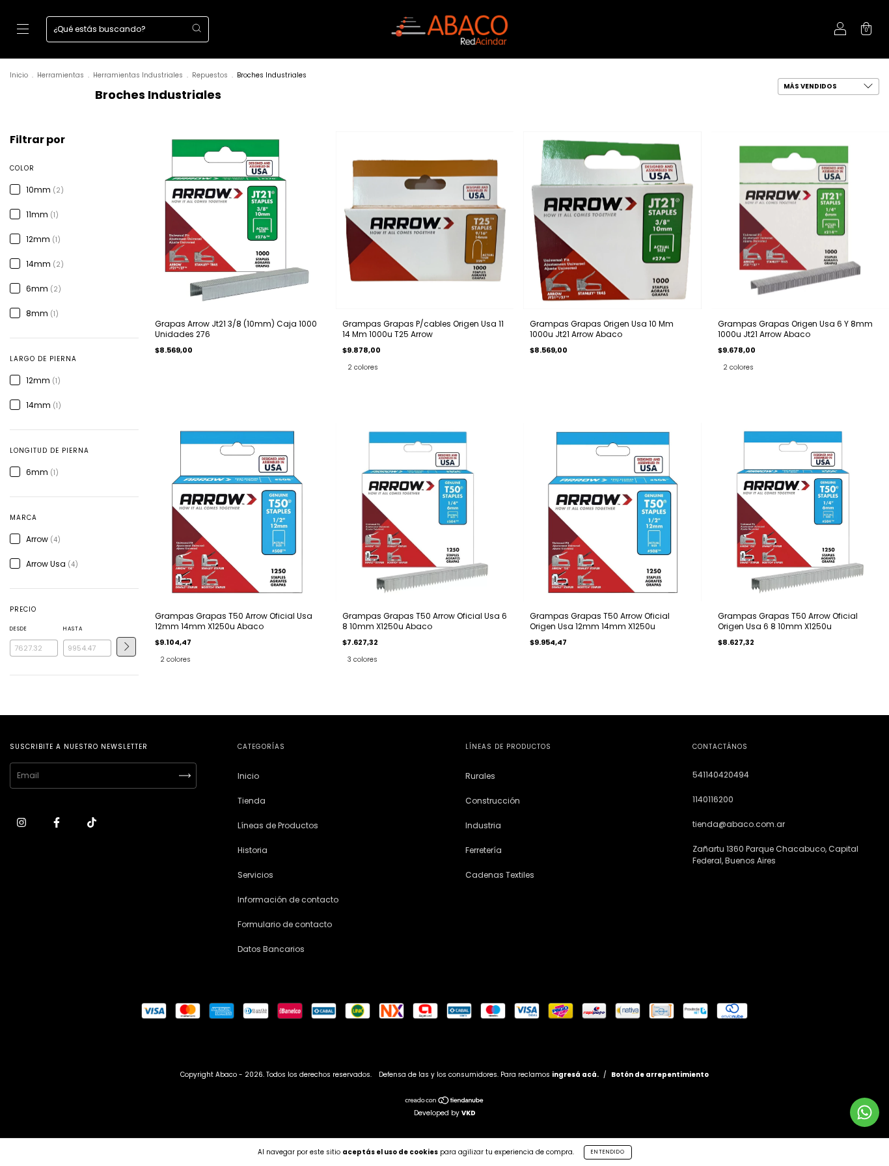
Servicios (255, 874)
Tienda (252, 800)
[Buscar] (196, 28)
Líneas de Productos (278, 825)
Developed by (445, 1113)
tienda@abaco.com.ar (738, 824)
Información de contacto (288, 899)
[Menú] (22, 30)
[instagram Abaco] (22, 822)
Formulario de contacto (285, 924)
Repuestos (210, 75)
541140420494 (720, 774)
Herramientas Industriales (138, 75)
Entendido (608, 1152)
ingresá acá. (575, 1074)
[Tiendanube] (445, 1101)
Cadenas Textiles (499, 874)
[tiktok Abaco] (91, 822)
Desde (18, 628)
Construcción (492, 800)
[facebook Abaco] (57, 822)
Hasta (73, 628)
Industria (483, 825)
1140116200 (712, 799)
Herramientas (60, 75)
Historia (252, 850)
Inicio (19, 75)
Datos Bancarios (271, 949)
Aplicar (126, 647)
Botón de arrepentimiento (660, 1074)
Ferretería (483, 850)
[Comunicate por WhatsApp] (864, 1112)
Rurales (480, 775)
